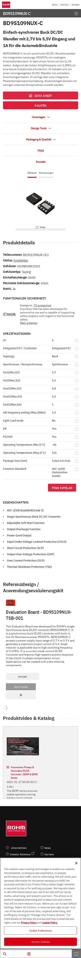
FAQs (41, 150)
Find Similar (62, 487)
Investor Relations (20, 854)
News (54, 4)
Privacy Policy (29, 922)
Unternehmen (19, 847)
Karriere (64, 4)
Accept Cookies (40, 941)
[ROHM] (6, 5)
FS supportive (42, 305)
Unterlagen (39, 117)
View (43, 227)
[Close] (76, 863)
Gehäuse (32, 172)
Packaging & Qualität (39, 139)
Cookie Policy (49, 922)
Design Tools (39, 128)
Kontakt (75, 4)
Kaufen (40, 105)
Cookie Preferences (40, 930)
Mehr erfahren (29, 323)
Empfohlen (21, 260)
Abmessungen (46, 172)
